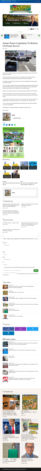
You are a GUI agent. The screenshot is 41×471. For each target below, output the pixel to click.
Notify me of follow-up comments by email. (12, 270)
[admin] (8, 193)
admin (13, 115)
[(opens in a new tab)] (5, 293)
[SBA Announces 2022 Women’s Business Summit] (1, 235)
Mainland (12, 459)
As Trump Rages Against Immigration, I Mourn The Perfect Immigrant (22, 298)
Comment (4, 242)
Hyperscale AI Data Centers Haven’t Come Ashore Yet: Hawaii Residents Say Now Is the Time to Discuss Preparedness (11, 205)
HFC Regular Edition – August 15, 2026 (10, 222)
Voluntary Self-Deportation (14, 310)
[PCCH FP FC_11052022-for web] (13, 127)
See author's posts (16, 118)
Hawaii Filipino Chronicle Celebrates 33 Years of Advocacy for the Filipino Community (29, 437)
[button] (2, 35)
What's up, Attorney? (15, 459)
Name (4, 251)
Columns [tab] (13, 339)
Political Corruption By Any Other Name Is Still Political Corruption (14, 35)
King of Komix (29, 34)
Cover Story (4, 410)
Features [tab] (8, 339)
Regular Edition (26, 410)
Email (4, 257)
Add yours (36, 238)
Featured (7, 410)
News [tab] (4, 339)
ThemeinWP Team (23, 469)
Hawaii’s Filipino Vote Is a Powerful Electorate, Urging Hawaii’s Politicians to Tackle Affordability (21, 287)
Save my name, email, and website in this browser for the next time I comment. (19, 267)
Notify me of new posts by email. (10, 272)
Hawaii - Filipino (11, 410)
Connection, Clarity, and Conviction (16, 316)
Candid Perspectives (6, 434)
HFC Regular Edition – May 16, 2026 (16, 292)
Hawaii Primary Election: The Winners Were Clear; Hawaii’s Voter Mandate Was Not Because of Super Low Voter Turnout (11, 212)
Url (3, 262)
